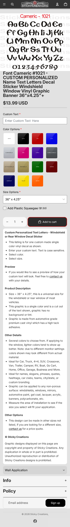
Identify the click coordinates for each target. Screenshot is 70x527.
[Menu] (4, 4)
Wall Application (16, 470)
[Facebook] (35, 521)
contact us (55, 276)
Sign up (55, 502)
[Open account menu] (57, 4)
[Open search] (12, 4)
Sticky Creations (39, 514)
